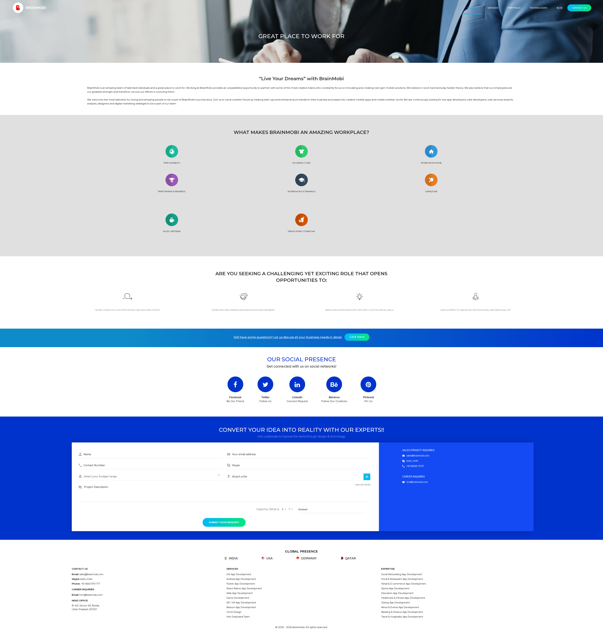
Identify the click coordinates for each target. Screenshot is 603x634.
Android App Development (241, 579)
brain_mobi (412, 460)
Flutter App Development (240, 583)
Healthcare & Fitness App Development (403, 597)
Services (492, 7)
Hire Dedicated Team (238, 616)
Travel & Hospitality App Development (402, 616)
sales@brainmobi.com (417, 455)
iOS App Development (238, 574)
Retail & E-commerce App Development (403, 583)
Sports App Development (395, 588)
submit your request (224, 522)
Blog (560, 7)
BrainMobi (299, 627)
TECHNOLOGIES (538, 7)
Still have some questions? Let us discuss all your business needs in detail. (288, 337)
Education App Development (397, 593)
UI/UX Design (233, 612)
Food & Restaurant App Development (402, 579)
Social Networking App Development (401, 574)
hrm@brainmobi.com (417, 482)
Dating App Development (395, 602)
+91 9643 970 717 (90, 583)
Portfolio (514, 7)
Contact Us (579, 7)
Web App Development (239, 593)
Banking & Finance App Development (402, 612)
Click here (356, 337)
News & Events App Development (400, 607)
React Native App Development (244, 588)
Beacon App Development (241, 607)
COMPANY (472, 7)
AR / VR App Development (241, 602)
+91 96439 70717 (415, 466)
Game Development (237, 597)
